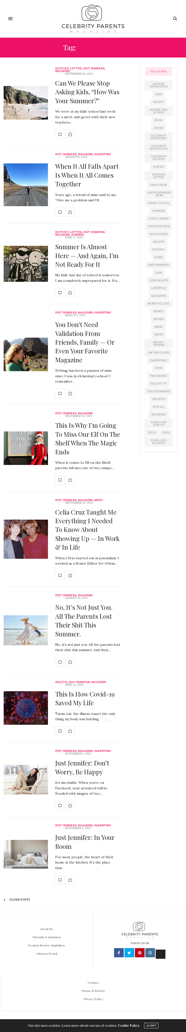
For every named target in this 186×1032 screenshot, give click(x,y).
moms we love (158, 303)
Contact (93, 982)
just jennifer (158, 265)
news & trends (158, 344)
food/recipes (158, 226)
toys (166, 432)
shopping (158, 414)
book (159, 120)
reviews (158, 399)
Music (98, 500)
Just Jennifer (94, 68)
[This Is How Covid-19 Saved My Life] (26, 708)
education (158, 185)
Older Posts (19, 899)
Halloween (158, 234)
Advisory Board (46, 953)
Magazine (62, 71)
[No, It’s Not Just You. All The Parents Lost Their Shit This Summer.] (26, 630)
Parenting (102, 154)
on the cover (158, 352)
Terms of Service (93, 991)
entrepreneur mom (159, 194)
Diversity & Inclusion (46, 937)
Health (61, 682)
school (158, 406)
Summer (77, 234)
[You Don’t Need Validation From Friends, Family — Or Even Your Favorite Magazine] (26, 354)
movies (158, 319)
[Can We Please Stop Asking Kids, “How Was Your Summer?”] (26, 103)
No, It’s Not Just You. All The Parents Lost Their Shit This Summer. (84, 620)
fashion (158, 210)
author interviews (158, 85)
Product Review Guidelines (46, 945)
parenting (158, 360)
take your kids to (159, 424)
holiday (158, 249)
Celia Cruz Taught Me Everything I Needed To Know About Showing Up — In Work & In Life (87, 530)
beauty (158, 102)
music (158, 326)
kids (158, 272)
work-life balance (158, 442)
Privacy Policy (93, 999)
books (158, 128)
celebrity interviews (158, 147)
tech (151, 432)
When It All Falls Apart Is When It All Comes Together (87, 175)
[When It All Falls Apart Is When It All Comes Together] (26, 184)
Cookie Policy (128, 1026)
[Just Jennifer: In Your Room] (26, 854)
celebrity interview (158, 137)
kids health (158, 280)
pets (158, 368)
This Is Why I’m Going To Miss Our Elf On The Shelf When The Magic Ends (87, 438)
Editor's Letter (68, 68)
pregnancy (158, 376)
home (158, 257)
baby (158, 94)
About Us (46, 929)
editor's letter (158, 176)
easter (158, 166)
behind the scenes (158, 111)
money (158, 311)
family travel (159, 203)
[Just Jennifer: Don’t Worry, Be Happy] (26, 779)
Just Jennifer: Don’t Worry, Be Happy (82, 767)
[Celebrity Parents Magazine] (93, 19)
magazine (158, 296)
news (159, 334)
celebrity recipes (158, 158)
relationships (158, 391)
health (158, 241)
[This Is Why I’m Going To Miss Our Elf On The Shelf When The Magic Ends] (26, 448)
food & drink (158, 218)
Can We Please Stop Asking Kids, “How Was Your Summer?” (87, 92)
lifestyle (158, 288)
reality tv (158, 383)
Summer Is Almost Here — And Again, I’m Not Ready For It (86, 255)
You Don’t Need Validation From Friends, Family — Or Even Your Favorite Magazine (84, 342)
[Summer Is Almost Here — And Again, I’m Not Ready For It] (26, 264)
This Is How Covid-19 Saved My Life (85, 698)
